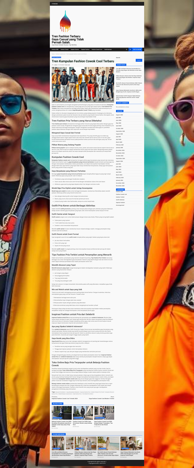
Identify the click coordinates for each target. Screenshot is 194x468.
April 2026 (118, 125)
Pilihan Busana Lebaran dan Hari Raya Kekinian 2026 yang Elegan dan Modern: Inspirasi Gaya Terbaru (129, 77)
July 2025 (118, 136)
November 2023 (120, 185)
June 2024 (118, 166)
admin (55, 65)
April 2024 (118, 172)
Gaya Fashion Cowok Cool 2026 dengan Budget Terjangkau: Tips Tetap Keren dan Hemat (104, 413)
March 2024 (119, 175)
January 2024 (119, 180)
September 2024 (120, 158)
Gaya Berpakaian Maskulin (73, 392)
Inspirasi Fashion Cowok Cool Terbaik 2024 (64, 397)
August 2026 (119, 115)
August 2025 (119, 134)
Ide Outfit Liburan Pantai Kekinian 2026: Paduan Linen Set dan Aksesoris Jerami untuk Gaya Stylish (129, 84)
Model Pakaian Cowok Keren (65, 394)
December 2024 (120, 150)
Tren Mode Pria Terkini (88, 394)
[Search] (126, 49)
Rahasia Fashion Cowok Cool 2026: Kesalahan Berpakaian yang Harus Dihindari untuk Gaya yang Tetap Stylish (62, 413)
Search (118, 57)
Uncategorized (120, 205)
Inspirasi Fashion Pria (85, 392)
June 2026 (118, 120)
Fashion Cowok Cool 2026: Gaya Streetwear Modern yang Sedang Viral (83, 413)
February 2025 (120, 145)
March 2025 (119, 142)
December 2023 (120, 183)
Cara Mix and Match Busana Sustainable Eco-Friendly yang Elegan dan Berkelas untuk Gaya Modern (128, 70)
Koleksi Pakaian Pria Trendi (97, 392)
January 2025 (119, 147)
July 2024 (118, 164)
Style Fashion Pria (77, 394)
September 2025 (120, 131)
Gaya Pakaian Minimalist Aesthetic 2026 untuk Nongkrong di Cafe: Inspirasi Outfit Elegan (131, 443)
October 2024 (119, 155)
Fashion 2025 (55, 49)
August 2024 (119, 161)
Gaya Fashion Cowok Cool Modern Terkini (101, 397)
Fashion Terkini (65, 49)
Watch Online (137, 49)
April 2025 (118, 139)
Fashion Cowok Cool (97, 49)
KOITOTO (102, 463)
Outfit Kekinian (108, 49)
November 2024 (120, 153)
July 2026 (118, 117)
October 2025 (119, 128)
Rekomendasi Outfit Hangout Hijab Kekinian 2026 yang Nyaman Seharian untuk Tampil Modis (128, 97)
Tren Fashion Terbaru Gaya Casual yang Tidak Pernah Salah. (68, 39)
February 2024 (120, 177)
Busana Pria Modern (60, 392)
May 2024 (118, 169)
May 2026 (118, 123)
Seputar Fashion (75, 49)
